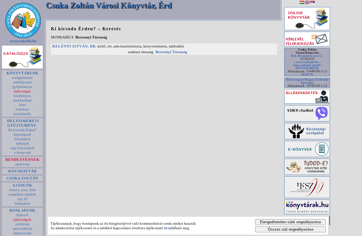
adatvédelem (22, 228)
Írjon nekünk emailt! (307, 65)
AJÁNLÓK (22, 185)
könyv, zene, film (22, 190)
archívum (22, 164)
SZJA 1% (307, 74)
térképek (22, 143)
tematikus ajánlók (22, 194)
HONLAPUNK (22, 210)
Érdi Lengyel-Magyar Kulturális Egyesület (307, 81)
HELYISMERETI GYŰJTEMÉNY (22, 123)
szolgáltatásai (22, 77)
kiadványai (22, 96)
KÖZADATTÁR (22, 171)
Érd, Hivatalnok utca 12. (307, 55)
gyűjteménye (22, 87)
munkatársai (22, 100)
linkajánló (22, 203)
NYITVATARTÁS (307, 68)
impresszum (22, 233)
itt (165, 228)
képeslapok (22, 134)
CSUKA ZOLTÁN (22, 178)
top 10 (22, 199)
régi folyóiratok (22, 148)
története (22, 109)
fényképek (22, 139)
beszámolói (22, 114)
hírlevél (22, 215)
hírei (22, 105)
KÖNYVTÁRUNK (22, 73)
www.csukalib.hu (23, 41)
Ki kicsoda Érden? (22, 130)
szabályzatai (22, 82)
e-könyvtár (22, 152)
